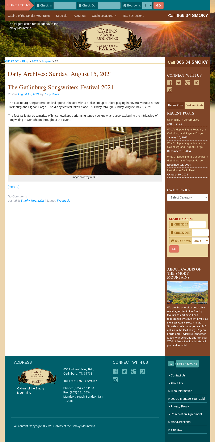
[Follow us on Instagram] (169, 90)
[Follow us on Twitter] (178, 83)
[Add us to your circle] (187, 83)
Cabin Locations (103, 15)
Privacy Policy (180, 406)
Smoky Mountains (33, 200)
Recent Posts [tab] (175, 105)
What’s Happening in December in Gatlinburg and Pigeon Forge (187, 158)
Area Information (181, 391)
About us (80, 15)
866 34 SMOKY (192, 62)
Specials (61, 15)
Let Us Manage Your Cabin (188, 398)
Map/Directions (181, 422)
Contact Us (178, 375)
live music (63, 200)
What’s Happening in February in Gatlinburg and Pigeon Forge (186, 131)
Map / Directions (133, 15)
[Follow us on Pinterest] (196, 83)
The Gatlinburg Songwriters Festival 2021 (61, 87)
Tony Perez (51, 94)
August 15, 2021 (28, 94)
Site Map (176, 429)
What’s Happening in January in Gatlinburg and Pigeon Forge (186, 145)
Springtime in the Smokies (183, 119)
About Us (176, 383)
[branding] (107, 39)
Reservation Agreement (186, 414)
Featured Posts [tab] (194, 105)
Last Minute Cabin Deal (181, 170)
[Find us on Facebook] (169, 83)
